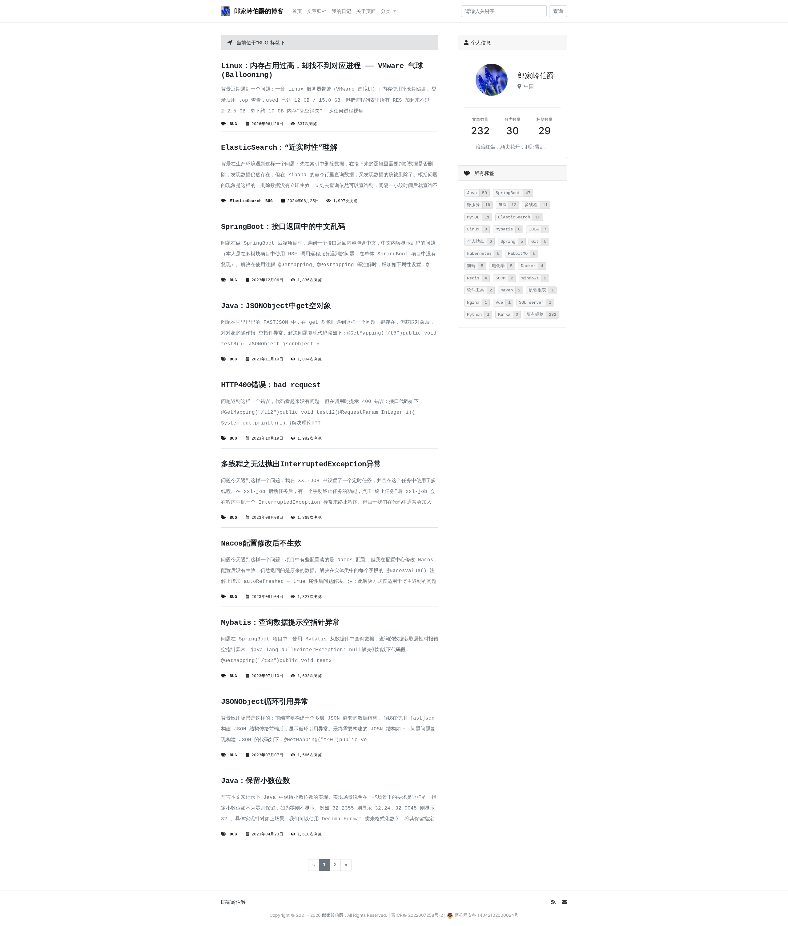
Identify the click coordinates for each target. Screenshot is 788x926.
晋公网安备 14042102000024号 (486, 915)
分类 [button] (386, 11)
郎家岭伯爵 (233, 902)
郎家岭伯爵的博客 (258, 11)
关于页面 (366, 11)
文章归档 (317, 11)
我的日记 (341, 11)
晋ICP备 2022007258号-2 (417, 915)
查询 (558, 11)
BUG (233, 124)
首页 (297, 11)
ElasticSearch (246, 201)
